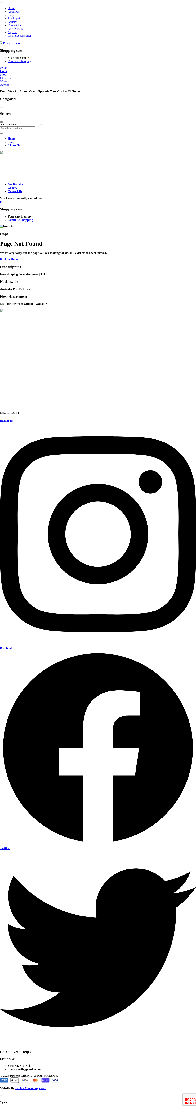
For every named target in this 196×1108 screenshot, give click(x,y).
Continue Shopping (19, 61)
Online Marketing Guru (30, 1088)
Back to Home (9, 259)
